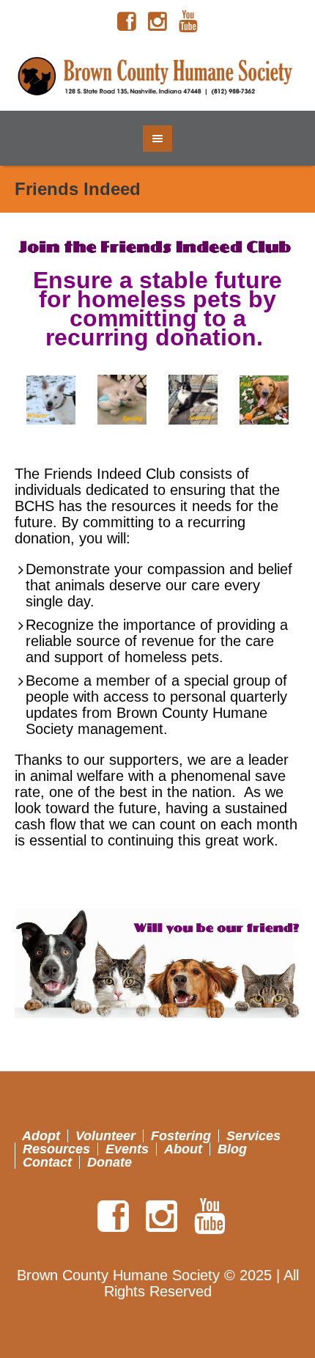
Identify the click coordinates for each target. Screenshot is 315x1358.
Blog (232, 1149)
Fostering (181, 1135)
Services (253, 1135)
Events (127, 1149)
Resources (56, 1149)
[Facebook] (127, 22)
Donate (109, 1162)
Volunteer (105, 1135)
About (183, 1149)
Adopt (41, 1135)
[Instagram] (157, 22)
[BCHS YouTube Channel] (188, 22)
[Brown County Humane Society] (158, 77)
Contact (47, 1162)
